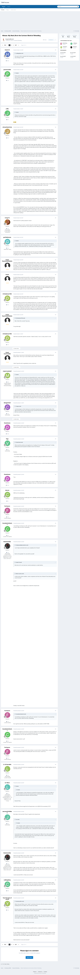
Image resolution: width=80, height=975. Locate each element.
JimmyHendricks (7, 127)
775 (8, 516)
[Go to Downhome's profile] (7, 427)
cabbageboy (7, 880)
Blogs (8, 9)
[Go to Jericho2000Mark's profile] (7, 817)
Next (16, 45)
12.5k (8, 60)
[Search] (77, 7)
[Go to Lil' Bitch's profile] (7, 787)
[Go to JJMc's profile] (7, 113)
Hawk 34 (7, 50)
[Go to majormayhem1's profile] (7, 375)
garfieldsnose (7, 237)
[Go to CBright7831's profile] (7, 407)
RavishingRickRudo (67, 43)
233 (8, 381)
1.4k (8, 248)
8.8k (8, 890)
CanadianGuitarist (7, 524)
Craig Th (7, 217)
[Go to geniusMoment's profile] (3, 39)
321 (8, 449)
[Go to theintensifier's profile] (7, 546)
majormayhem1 (7, 371)
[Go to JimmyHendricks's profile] (7, 131)
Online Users (13, 9)
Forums (2, 9)
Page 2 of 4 (23, 45)
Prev (5, 45)
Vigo (7, 438)
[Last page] (19, 45)
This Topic (73, 6)
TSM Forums (5, 2)
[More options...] (55, 50)
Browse (3, 6)
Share (45, 39)
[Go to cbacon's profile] (7, 494)
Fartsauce (7, 506)
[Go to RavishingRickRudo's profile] (61, 44)
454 (8, 137)
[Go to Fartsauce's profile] (7, 510)
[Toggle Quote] (15, 53)
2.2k (8, 80)
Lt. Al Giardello (7, 764)
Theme (34, 971)
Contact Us (40, 971)
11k (7, 793)
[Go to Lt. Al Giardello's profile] (7, 769)
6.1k (8, 535)
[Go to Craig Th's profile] (7, 222)
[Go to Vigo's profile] (7, 443)
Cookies (45, 971)
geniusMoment (10, 39)
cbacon (7, 490)
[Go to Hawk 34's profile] (7, 54)
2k (7, 501)
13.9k (8, 433)
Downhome (7, 423)
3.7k (8, 413)
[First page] (2, 45)
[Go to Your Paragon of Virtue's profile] (7, 903)
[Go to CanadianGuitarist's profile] (7, 529)
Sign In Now (29, 957)
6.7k (8, 775)
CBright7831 (7, 402)
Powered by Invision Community (40, 973)
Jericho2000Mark (7, 812)
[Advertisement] (40, 20)
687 (8, 823)
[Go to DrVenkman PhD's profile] (7, 298)
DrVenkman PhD (7, 294)
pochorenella (7, 69)
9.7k (8, 304)
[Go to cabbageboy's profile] (7, 884)
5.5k (8, 910)
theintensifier (7, 541)
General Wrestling (18, 40)
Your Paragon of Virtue (7, 898)
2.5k (8, 228)
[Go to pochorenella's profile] (7, 74)
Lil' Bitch (7, 782)
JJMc (7, 108)
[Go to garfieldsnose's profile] (7, 241)
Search (8, 6)
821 (8, 119)
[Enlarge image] (14, 121)
